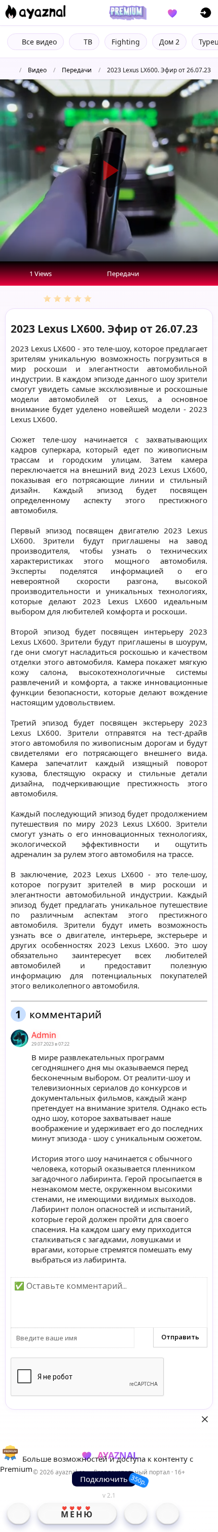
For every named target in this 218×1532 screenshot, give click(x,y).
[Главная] (18, 1513)
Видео (37, 70)
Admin (43, 1035)
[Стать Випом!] (126, 12)
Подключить (104, 1479)
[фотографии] (136, 1513)
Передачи (77, 70)
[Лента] (167, 1513)
